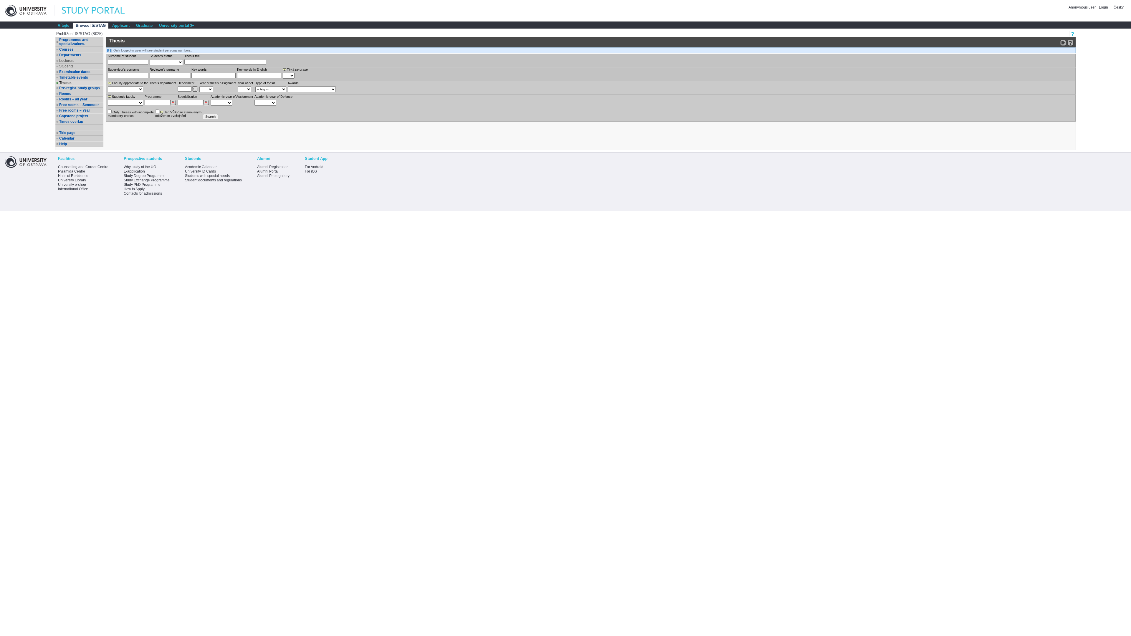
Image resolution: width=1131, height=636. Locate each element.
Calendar (67, 138)
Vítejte (63, 25)
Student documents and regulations (213, 180)
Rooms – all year (73, 99)
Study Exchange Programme (147, 180)
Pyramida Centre (71, 171)
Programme (153, 96)
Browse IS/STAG (91, 25)
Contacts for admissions (143, 193)
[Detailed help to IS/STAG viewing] (1070, 43)
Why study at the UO (140, 167)
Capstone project (73, 116)
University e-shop (72, 185)
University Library (72, 180)
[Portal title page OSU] (98, 10)
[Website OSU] (30, 10)
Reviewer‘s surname (164, 69)
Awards (293, 83)
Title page (67, 133)
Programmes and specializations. (73, 42)
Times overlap (71, 122)
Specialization (187, 96)
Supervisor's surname (123, 69)
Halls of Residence (73, 176)
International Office (73, 189)
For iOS (311, 171)
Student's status (161, 56)
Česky (1119, 7)
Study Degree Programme (145, 176)
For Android (314, 167)
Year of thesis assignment (217, 83)
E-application (134, 171)
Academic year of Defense (273, 96)
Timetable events (73, 77)
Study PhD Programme (142, 185)
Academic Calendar (201, 167)
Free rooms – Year (74, 110)
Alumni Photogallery (273, 176)
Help (63, 144)
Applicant (121, 25)
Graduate (144, 25)
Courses (66, 49)
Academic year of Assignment (232, 96)
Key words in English (252, 69)
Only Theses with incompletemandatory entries (131, 113)
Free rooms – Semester (79, 105)
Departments (70, 55)
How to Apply (134, 189)
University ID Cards (200, 171)
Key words (199, 69)
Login (1103, 7)
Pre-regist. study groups (79, 88)
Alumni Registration (273, 167)
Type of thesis (265, 83)
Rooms (65, 94)
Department (186, 83)
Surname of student (122, 56)
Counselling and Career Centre (83, 167)
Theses (65, 83)
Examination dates (74, 72)
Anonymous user (1083, 7)
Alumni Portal (268, 171)
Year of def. (246, 83)
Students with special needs (207, 176)
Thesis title (192, 56)
